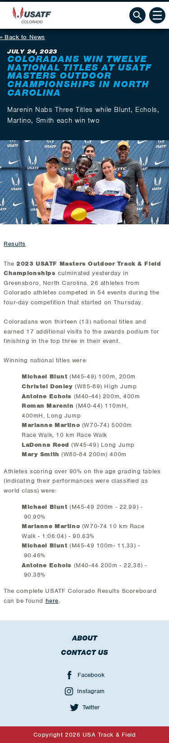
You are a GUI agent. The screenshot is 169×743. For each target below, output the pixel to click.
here (52, 601)
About (84, 638)
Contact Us (84, 652)
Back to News (25, 37)
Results (15, 244)
